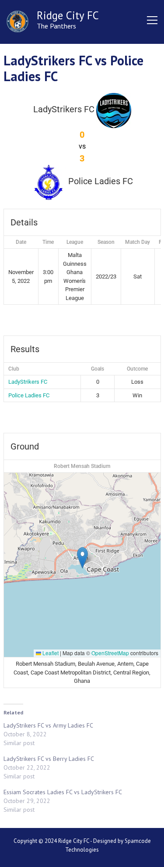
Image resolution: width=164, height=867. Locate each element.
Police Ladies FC (28, 395)
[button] (82, 558)
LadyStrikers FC (27, 381)
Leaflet (50, 652)
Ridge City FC (68, 15)
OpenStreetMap (110, 652)
